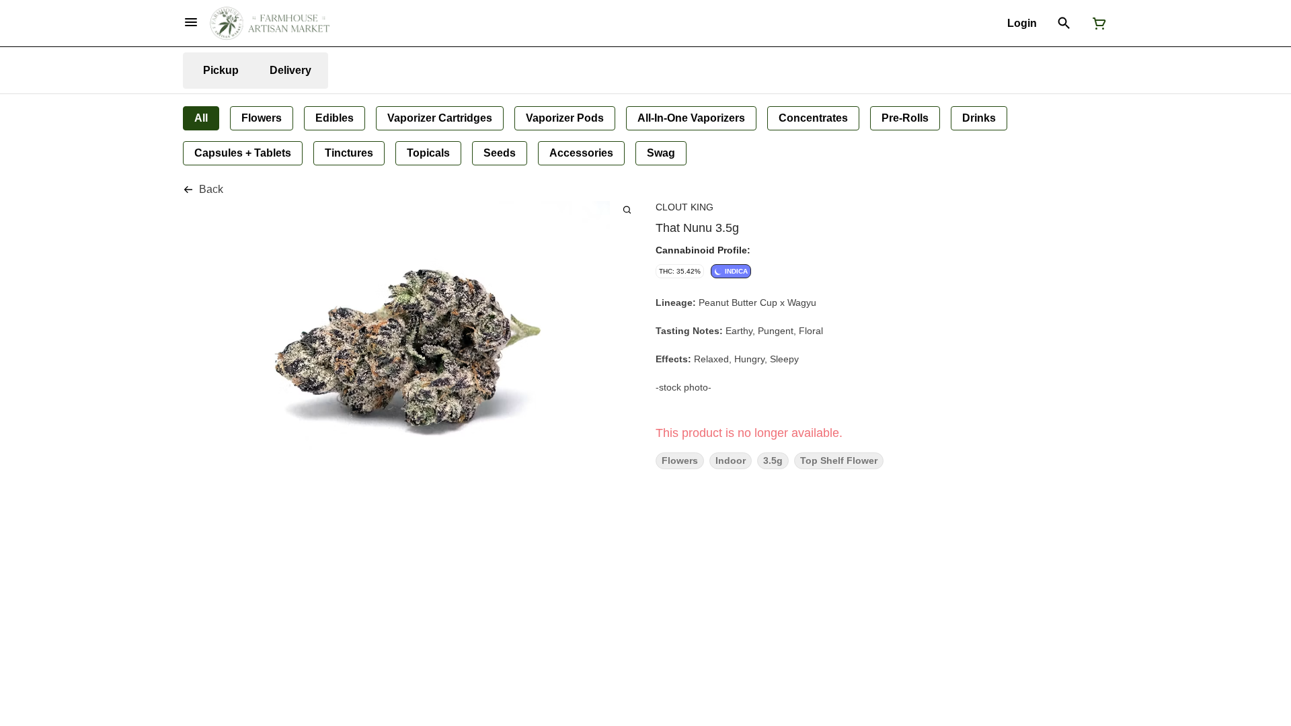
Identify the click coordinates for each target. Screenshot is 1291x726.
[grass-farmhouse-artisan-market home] (269, 23)
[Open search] (1064, 23)
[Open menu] (191, 22)
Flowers (680, 461)
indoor (730, 461)
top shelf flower (838, 461)
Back (211, 189)
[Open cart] (1096, 23)
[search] (627, 209)
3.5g (773, 461)
